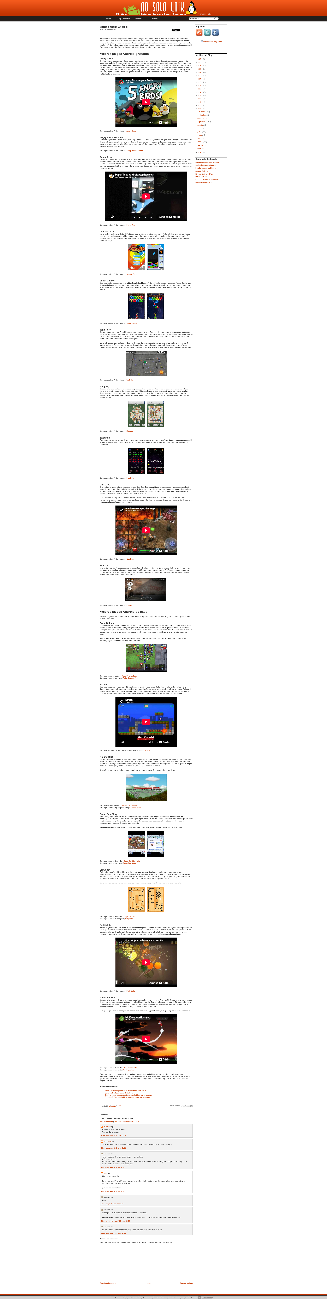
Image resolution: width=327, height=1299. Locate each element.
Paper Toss (130, 225)
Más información (207, 1297)
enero (199, 148)
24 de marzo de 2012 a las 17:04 (113, 1233)
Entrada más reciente (108, 1283)
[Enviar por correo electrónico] (182, 1106)
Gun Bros (130, 559)
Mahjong (129, 431)
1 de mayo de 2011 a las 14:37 (112, 1191)
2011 (200, 109)
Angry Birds (131, 131)
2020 (200, 79)
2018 (200, 86)
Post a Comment (106, 1121)
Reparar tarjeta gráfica (204, 174)
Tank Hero (130, 380)
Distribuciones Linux (203, 183)
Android (112, 1107)
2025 (200, 62)
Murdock (107, 1127)
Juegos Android (201, 171)
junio (199, 132)
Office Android (201, 177)
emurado (107, 1141)
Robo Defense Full (130, 678)
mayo (199, 135)
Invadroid (130, 478)
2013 (200, 102)
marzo (200, 142)
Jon (105, 1173)
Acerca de (139, 19)
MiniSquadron (128, 1070)
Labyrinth (129, 919)
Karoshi (148, 750)
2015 (200, 96)
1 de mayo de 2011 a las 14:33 (112, 1167)
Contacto (155, 19)
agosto (200, 125)
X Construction (135, 808)
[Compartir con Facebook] (191, 1106)
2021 (200, 76)
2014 (200, 99)
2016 (200, 92)
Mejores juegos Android (114, 26)
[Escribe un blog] (185, 1106)
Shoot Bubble (131, 323)
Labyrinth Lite (129, 917)
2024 (200, 66)
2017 (200, 89)
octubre (200, 118)
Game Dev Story (129, 863)
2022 (200, 72)
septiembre (202, 122)
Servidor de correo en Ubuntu (207, 180)
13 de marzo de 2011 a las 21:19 (113, 1148)
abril (199, 138)
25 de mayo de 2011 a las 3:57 (112, 1204)
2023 (200, 69)
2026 (200, 59)
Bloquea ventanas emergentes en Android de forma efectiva (128, 1095)
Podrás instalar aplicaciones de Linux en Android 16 (125, 1091)
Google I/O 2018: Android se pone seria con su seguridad (127, 1097)
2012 (200, 105)
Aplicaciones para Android (206, 165)
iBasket (129, 605)
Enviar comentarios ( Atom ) (127, 1121)
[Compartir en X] (188, 1106)
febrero (200, 145)
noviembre (201, 115)
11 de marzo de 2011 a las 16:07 (113, 1136)
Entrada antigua (186, 1283)
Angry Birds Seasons (134, 151)
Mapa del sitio (124, 19)
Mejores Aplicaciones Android (207, 162)
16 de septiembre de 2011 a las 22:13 (115, 1221)
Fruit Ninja (130, 991)
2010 (200, 152)
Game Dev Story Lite (132, 861)
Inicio (108, 19)
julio (199, 128)
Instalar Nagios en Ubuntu (205, 168)
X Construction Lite (129, 805)
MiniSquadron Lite (131, 1068)
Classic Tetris (131, 274)
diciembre (201, 112)
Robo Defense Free (129, 676)
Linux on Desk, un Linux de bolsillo (119, 1093)
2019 (200, 82)
